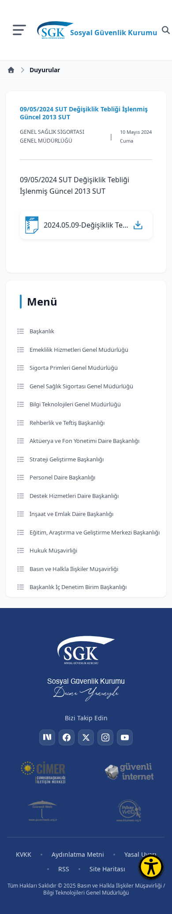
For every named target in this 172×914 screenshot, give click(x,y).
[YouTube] (125, 737)
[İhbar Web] (129, 810)
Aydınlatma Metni (78, 854)
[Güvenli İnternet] (129, 771)
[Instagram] (105, 737)
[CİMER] (43, 771)
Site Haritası (107, 869)
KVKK (23, 854)
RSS (63, 869)
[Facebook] (67, 737)
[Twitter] (86, 737)
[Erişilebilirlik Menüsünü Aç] (151, 867)
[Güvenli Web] (43, 810)
